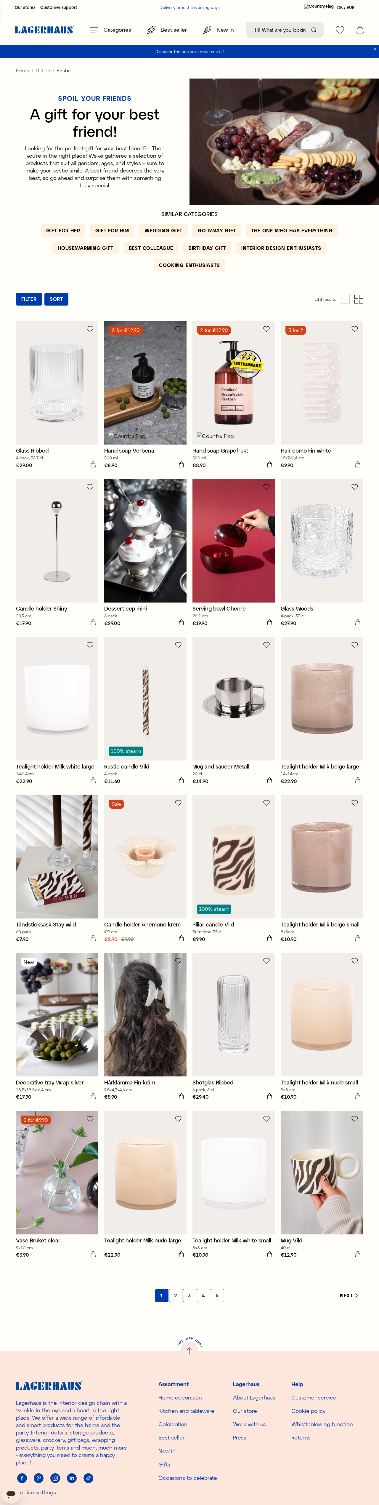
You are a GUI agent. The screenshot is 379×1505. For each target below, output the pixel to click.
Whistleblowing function (322, 1424)
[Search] (314, 30)
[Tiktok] (88, 1478)
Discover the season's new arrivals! (189, 51)
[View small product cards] (358, 299)
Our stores (25, 7)
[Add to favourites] (90, 328)
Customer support (58, 7)
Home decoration (180, 1397)
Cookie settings (36, 1492)
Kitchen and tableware (186, 1410)
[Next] (349, 1295)
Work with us (249, 1424)
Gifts (164, 1464)
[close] (375, 49)
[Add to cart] (93, 464)
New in (167, 1451)
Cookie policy (308, 1410)
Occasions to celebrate (187, 1477)
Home (22, 70)
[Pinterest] (38, 1478)
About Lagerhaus (254, 1397)
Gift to (43, 70)
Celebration (172, 1424)
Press (239, 1437)
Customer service (313, 1397)
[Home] (44, 30)
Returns (301, 1437)
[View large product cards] (345, 299)
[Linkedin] (72, 1478)
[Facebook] (22, 1478)
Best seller (171, 1437)
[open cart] (360, 30)
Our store (245, 1410)
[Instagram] (55, 1478)
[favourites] (340, 30)
